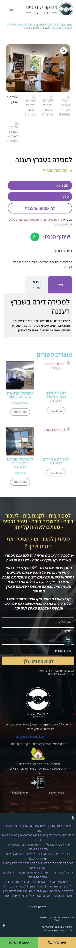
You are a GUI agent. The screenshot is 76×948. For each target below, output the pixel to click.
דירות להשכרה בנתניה (33, 835)
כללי (12, 220)
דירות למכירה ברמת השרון (54, 882)
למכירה (51, 25)
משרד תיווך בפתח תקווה (57, 896)
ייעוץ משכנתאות (38, 891)
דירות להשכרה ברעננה (28, 854)
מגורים (40, 25)
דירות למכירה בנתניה (61, 835)
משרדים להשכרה (31, 896)
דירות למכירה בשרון (35, 826)
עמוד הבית (65, 25)
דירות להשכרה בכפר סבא (27, 863)
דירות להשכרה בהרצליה (27, 844)
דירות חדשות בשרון (61, 826)
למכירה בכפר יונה (25, 882)
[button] (11, 9)
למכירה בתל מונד (16, 886)
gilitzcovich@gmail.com (31, 737)
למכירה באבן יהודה (61, 891)
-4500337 (23, 793)
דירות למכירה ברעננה (30, 220)
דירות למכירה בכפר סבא (58, 863)
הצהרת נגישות (38, 907)
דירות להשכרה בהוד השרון (25, 872)
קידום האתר (11, 896)
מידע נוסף (56, 411)
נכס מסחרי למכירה (15, 891)
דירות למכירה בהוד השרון (58, 872)
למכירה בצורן (37, 886)
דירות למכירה (25, 25)
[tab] (60, 284)
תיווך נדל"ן (24, 744)
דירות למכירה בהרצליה (58, 844)
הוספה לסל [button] (20, 412)
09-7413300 (56, 793)
